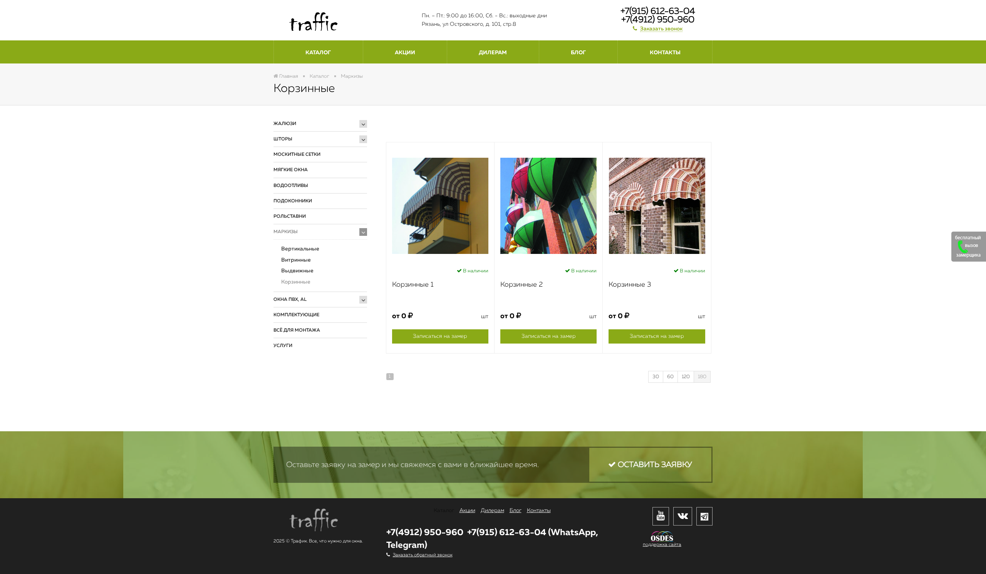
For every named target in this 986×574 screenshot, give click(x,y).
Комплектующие (296, 315)
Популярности (529, 121)
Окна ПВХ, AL (290, 299)
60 (670, 376)
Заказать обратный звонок (423, 555)
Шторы (282, 139)
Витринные (296, 260)
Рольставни (289, 216)
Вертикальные (300, 249)
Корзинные (295, 282)
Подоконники (292, 201)
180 (702, 376)
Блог (578, 52)
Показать (302, 392)
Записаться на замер (440, 336)
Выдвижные (297, 271)
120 (686, 376)
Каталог (318, 52)
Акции (405, 52)
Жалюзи (284, 124)
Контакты (665, 52)
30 (655, 376)
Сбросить (342, 392)
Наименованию (453, 121)
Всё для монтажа (296, 330)
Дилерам (493, 52)
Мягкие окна (290, 170)
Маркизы (285, 232)
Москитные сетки (296, 154)
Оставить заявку (654, 465)
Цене (492, 121)
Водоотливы (290, 186)
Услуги (282, 346)
